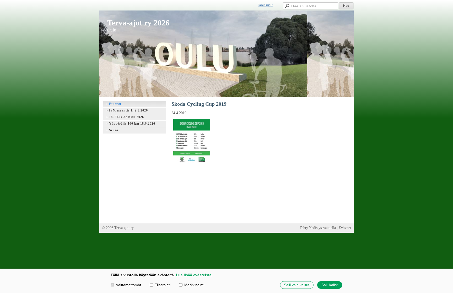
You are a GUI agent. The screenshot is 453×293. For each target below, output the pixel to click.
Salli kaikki (329, 285)
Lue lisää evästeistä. (194, 275)
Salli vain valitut (296, 285)
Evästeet (345, 228)
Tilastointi (162, 285)
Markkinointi (194, 285)
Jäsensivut (265, 5)
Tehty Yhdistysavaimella (318, 228)
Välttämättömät (128, 285)
